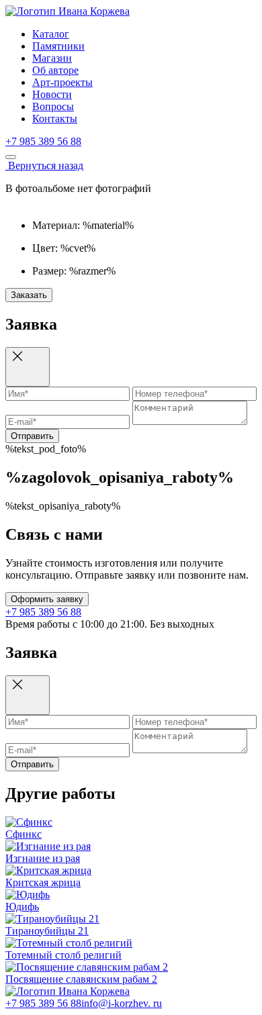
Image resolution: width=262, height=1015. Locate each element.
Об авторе (55, 70)
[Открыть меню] (10, 157)
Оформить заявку (47, 599)
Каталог (50, 34)
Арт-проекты (62, 82)
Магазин (52, 58)
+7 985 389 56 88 (43, 141)
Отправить (32, 436)
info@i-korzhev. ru (121, 1003)
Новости (52, 94)
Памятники (58, 46)
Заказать (29, 295)
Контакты (54, 118)
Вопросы (53, 106)
